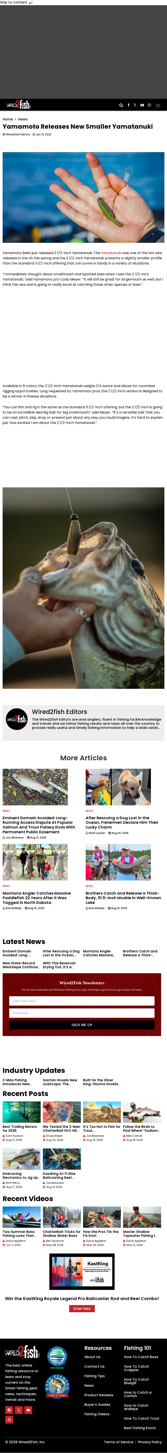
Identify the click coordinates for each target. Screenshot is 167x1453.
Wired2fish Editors (59, 712)
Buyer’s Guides (97, 1404)
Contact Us (94, 1366)
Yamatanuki (111, 252)
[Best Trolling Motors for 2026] (22, 1112)
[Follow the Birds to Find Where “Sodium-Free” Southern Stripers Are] (142, 1112)
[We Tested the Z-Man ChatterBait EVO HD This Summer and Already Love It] (62, 1112)
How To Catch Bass (141, 1356)
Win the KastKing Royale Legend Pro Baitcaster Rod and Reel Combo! (82, 1299)
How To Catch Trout (141, 1418)
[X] (19, 1410)
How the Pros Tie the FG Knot (101, 1233)
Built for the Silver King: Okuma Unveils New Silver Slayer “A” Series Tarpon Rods (101, 1086)
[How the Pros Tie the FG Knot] (102, 1217)
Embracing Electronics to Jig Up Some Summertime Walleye (20, 1179)
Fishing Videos (97, 1414)
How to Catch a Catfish (138, 1394)
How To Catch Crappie (136, 1368)
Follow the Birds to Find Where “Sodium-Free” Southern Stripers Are (141, 1132)
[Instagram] (9, 1420)
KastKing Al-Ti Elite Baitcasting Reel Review (59, 1177)
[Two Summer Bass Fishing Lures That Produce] (22, 1217)
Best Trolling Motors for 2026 (20, 1128)
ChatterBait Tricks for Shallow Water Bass (61, 1233)
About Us (92, 1356)
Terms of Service (118, 1442)
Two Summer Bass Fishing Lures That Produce (19, 1235)
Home (8, 119)
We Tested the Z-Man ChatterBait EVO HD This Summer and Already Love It (61, 1132)
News (23, 119)
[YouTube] (28, 1410)
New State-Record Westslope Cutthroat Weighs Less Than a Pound (21, 969)
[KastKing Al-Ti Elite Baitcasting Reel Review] (62, 1159)
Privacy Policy (150, 1442)
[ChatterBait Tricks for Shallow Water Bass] (62, 1217)
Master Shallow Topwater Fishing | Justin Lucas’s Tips (139, 1235)
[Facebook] (9, 1410)
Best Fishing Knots (140, 1427)
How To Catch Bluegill (136, 1381)
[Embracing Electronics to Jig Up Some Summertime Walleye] (22, 1159)
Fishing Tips (94, 1376)
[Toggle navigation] (158, 104)
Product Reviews (98, 1395)
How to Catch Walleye (136, 1407)
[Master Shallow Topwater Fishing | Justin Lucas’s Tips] (142, 1217)
